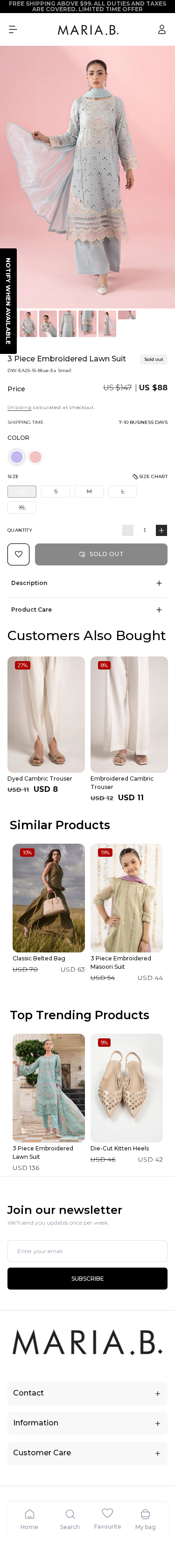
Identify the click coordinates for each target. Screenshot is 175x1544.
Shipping (19, 407)
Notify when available (8, 301)
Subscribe (87, 1278)
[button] (13, 29)
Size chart (153, 476)
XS (27, 492)
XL (27, 508)
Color (18, 437)
